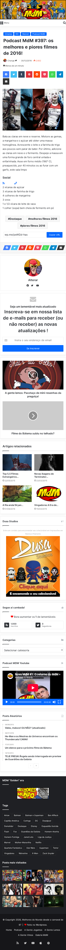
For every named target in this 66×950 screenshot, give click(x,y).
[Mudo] (54, 702)
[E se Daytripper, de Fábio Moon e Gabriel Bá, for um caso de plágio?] (54, 889)
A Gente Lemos (52, 930)
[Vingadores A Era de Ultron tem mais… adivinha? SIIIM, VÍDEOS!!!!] (48, 493)
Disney (34, 826)
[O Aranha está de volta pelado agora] (12, 901)
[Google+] (6, 183)
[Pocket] (44, 74)
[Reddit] (37, 74)
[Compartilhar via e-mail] (6, 81)
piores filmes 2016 (33, 225)
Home (9, 930)
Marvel (25, 34)
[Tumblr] (21, 74)
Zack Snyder (48, 853)
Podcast (18, 930)
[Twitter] (14, 74)
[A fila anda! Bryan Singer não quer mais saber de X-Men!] (17, 493)
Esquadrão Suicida (50, 826)
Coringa (27, 821)
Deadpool (46, 821)
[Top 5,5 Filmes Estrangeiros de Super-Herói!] (17, 462)
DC (17, 34)
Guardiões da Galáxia (30, 831)
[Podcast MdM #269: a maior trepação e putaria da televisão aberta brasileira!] (54, 876)
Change (11, 60)
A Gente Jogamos (33, 930)
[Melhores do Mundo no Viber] (15, 183)
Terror (55, 848)
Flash (6, 831)
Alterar (33, 280)
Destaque (16, 218)
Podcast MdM (39, 34)
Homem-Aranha (52, 831)
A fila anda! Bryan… (13, 505)
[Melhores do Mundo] (33, 9)
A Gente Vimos (25, 935)
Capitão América (11, 821)
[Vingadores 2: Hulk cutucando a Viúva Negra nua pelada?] (12, 889)
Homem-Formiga (11, 837)
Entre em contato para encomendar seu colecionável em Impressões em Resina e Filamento (33, 532)
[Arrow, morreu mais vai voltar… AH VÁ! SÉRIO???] (54, 901)
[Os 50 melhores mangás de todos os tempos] (33, 889)
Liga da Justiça (44, 837)
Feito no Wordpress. (37, 924)
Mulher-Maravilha (23, 842)
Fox (15, 831)
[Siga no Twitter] (16, 60)
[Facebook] (6, 74)
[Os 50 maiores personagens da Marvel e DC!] (12, 875)
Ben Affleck (53, 815)
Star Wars (30, 848)
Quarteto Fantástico (13, 848)
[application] (33, 688)
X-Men (35, 853)
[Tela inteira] (59, 702)
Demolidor (8, 826)
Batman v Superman (34, 815)
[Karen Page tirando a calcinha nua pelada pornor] (33, 901)
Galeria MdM (41, 935)
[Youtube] (13, 183)
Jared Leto (28, 837)
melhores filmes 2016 (43, 218)
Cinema (8, 34)
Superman (44, 848)
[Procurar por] (64, 22)
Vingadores (9, 853)
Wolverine (23, 853)
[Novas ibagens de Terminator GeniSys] (48, 462)
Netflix (38, 842)
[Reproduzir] (6, 702)
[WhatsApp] (52, 74)
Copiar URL (54, 234)
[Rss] (4, 183)
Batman (17, 815)
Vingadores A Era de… (46, 505)
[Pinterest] (29, 74)
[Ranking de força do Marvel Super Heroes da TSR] (33, 875)
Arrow (6, 815)
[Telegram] (60, 74)
